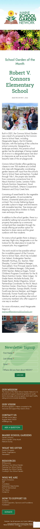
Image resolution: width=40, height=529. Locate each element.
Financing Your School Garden (12, 467)
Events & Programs (8, 450)
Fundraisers (5, 505)
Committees (6, 484)
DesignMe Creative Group (29, 525)
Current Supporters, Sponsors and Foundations (17, 503)
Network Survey (7, 442)
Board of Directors (8, 480)
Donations (5, 501)
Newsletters (6, 454)
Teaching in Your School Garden (12, 465)
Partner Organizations (9, 452)
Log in (20, 526)
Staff (3, 482)
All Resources (6, 463)
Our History (5, 490)
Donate (8, 512)
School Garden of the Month (11, 439)
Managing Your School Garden (12, 469)
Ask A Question (12, 427)
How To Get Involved (9, 488)
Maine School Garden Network (20, 17)
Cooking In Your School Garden (12, 471)
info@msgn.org (7, 421)
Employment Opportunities (10, 486)
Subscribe (20, 375)
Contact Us (5, 492)
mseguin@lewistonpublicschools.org (17, 311)
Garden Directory (7, 437)
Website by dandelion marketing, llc (12, 525)
